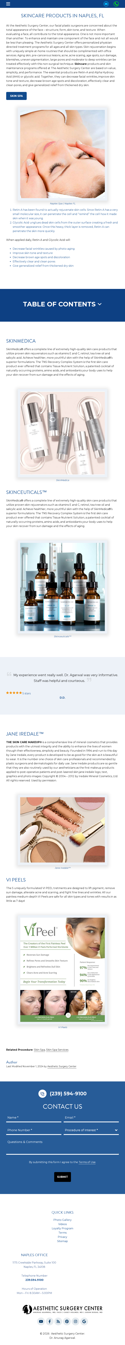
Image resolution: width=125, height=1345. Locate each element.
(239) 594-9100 (68, 1094)
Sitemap (62, 1241)
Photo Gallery (62, 1219)
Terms (62, 1232)
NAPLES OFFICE (34, 1255)
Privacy (62, 1236)
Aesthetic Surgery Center (61, 1066)
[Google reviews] (84, 1322)
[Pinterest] (67, 1322)
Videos (62, 1224)
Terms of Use (87, 1162)
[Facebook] (50, 1322)
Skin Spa (16, 96)
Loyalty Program (62, 1228)
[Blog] (58, 1322)
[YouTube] (41, 1322)
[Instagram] (75, 1322)
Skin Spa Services (57, 1049)
